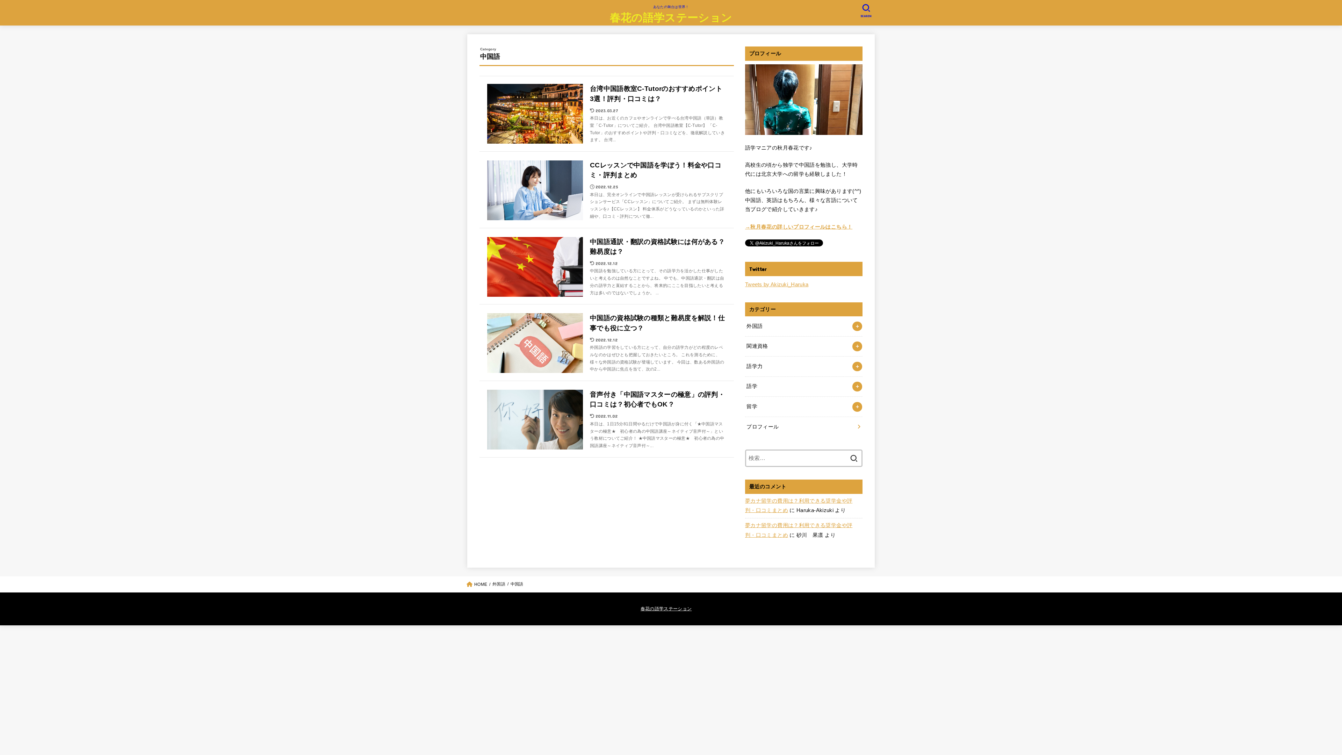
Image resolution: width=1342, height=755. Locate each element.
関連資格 (757, 346)
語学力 (754, 366)
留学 (751, 406)
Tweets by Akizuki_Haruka (776, 284)
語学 (751, 386)
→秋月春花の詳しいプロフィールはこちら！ (798, 227)
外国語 (754, 326)
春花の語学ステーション (671, 16)
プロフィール (762, 427)
